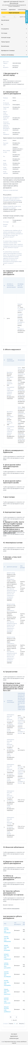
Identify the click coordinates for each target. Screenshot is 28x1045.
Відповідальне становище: (8, 50)
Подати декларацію (14, 12)
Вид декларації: (5, 20)
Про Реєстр (4, 9)
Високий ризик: (5, 46)
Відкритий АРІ (12, 9)
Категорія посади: (5, 37)
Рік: (2, 24)
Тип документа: (5, 28)
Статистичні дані (22, 9)
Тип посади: (4, 33)
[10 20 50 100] (13, 1017)
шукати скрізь (23, 16)
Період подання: (5, 41)
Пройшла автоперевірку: (7, 54)
